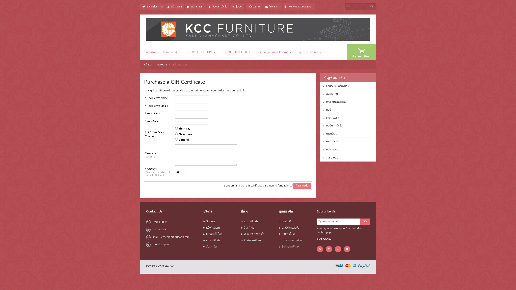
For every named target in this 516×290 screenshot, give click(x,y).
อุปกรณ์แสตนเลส (309, 52)
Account (162, 65)
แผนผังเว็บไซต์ (214, 234)
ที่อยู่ (328, 110)
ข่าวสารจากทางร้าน (292, 240)
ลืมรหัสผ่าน (332, 94)
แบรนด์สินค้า (213, 240)
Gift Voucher (179, 65)
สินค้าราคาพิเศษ (252, 240)
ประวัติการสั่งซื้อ (334, 126)
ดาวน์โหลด (331, 134)
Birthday (184, 129)
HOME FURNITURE (236, 52)
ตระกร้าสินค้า (197, 6)
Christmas (185, 134)
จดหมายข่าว (332, 158)
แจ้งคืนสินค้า (213, 228)
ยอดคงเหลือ (332, 150)
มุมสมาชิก (287, 222)
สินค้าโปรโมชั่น (170, 52)
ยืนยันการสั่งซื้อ (219, 6)
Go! (365, 222)
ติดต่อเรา (211, 222)
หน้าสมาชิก (176, 6)
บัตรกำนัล (211, 247)
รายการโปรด (332, 118)
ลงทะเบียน (343, 86)
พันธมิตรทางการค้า (254, 234)
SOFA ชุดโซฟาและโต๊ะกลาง (274, 52)
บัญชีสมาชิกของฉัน (336, 102)
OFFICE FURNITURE (199, 52)
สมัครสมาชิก (254, 6)
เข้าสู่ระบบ (237, 6)
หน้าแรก (150, 52)
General (183, 140)
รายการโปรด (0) (154, 6)
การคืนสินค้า (332, 142)
